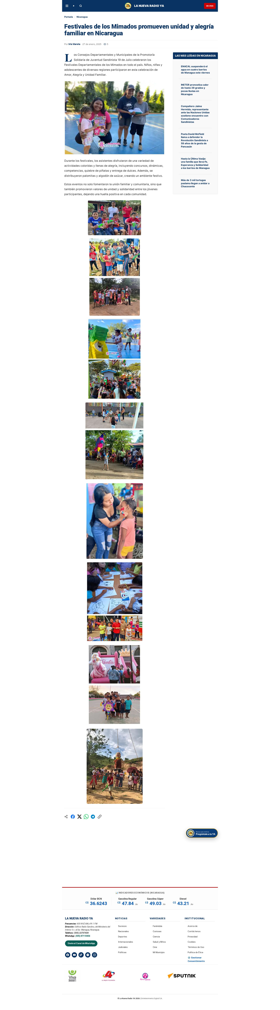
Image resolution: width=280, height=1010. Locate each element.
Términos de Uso (196, 947)
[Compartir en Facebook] (72, 816)
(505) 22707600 (81, 933)
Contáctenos (194, 931)
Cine (155, 947)
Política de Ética (195, 952)
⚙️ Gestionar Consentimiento (196, 959)
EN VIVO (209, 6)
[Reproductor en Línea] (74, 6)
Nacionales (123, 931)
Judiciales (123, 947)
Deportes (122, 936)
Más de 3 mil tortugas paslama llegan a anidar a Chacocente (195, 183)
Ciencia (156, 936)
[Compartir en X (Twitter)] (79, 816)
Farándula (157, 926)
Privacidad (192, 936)
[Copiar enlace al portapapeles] (99, 816)
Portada (68, 16)
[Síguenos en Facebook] (67, 955)
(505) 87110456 (82, 936)
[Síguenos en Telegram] (87, 955)
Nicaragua (82, 16)
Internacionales (125, 942)
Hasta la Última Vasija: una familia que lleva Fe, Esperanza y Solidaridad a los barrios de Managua (195, 163)
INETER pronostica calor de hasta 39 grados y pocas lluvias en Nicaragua (195, 89)
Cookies (192, 942)
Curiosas (157, 931)
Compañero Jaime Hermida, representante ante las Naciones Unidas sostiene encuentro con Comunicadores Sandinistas (195, 114)
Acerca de (192, 926)
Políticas (122, 952)
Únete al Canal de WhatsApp (81, 943)
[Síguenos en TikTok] (81, 955)
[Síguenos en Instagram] (94, 955)
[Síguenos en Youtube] (74, 955)
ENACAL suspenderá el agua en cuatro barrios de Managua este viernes (195, 69)
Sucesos (122, 926)
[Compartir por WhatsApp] (86, 816)
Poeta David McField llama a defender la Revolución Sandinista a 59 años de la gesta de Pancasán (194, 140)
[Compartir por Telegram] (92, 816)
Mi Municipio (159, 952)
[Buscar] (81, 6)
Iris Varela (74, 44)
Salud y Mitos (159, 942)
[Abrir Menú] (67, 5)
